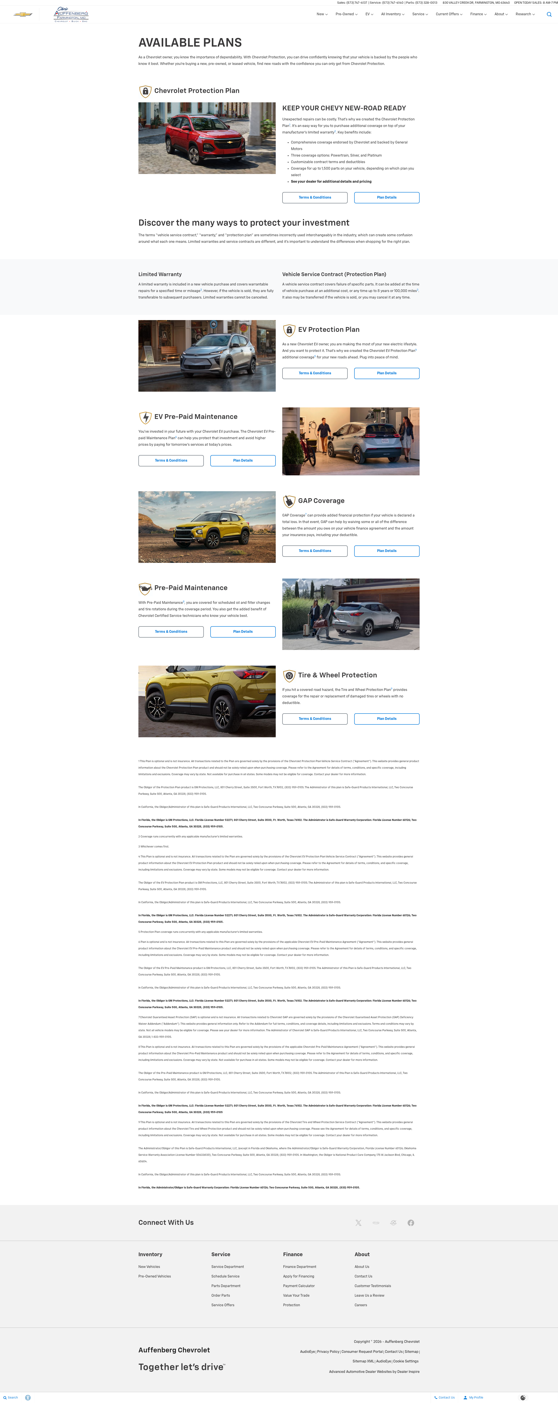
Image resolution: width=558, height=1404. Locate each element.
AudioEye (307, 1352)
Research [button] (523, 15)
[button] (549, 14)
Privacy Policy (328, 1352)
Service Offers (222, 1305)
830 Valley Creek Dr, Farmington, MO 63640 (476, 2)
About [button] (499, 15)
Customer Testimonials (373, 1286)
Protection (291, 1305)
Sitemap (411, 1352)
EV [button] (369, 15)
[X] (358, 1223)
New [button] (321, 15)
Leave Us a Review (369, 1296)
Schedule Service (225, 1276)
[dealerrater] (393, 1223)
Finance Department (299, 1267)
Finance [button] (476, 15)
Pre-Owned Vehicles (154, 1276)
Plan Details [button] (387, 197)
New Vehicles (149, 1267)
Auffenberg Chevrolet (402, 1342)
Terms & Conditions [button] (315, 197)
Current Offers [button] (447, 15)
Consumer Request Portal (362, 1352)
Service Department (227, 1267)
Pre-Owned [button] (344, 15)
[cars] (376, 1223)
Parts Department (225, 1286)
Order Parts (220, 1296)
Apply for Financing (298, 1276)
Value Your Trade (296, 1296)
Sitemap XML (363, 1361)
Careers (361, 1305)
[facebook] (411, 1223)
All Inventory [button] (391, 15)
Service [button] (418, 15)
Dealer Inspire (408, 1372)
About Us (362, 1267)
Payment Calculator (299, 1286)
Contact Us (363, 1276)
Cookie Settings (405, 1361)
